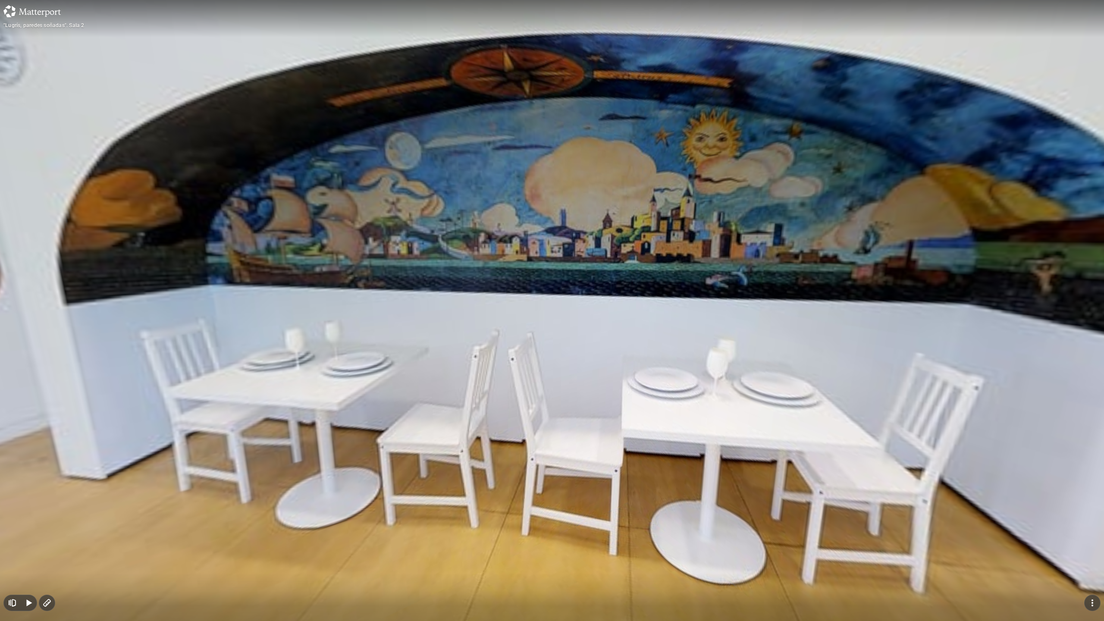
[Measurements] (47, 603)
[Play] (28, 603)
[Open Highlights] (12, 603)
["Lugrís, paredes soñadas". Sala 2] (552, 310)
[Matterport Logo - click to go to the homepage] (32, 11)
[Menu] (1092, 603)
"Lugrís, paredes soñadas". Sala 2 (44, 25)
